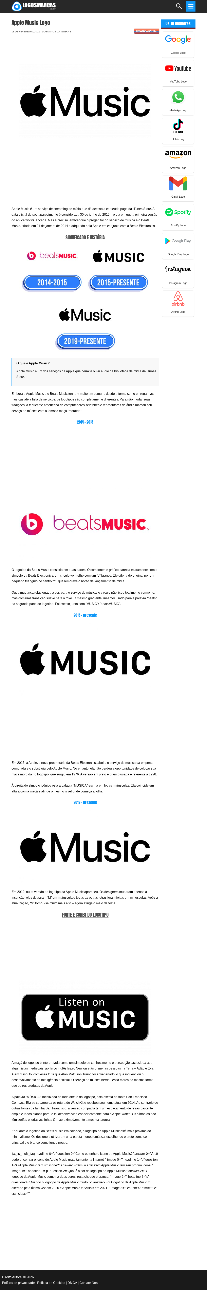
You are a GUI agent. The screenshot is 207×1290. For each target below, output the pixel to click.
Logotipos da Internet (57, 31)
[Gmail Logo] (178, 183)
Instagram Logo (178, 283)
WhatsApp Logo (178, 110)
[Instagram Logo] (178, 269)
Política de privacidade (18, 1283)
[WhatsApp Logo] (178, 96)
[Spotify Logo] (178, 212)
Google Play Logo (178, 254)
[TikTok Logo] (178, 125)
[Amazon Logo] (178, 154)
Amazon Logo (178, 167)
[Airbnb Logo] (178, 298)
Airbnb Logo (178, 311)
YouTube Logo (178, 81)
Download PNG (146, 30)
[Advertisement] (85, 51)
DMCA (72, 1283)
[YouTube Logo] (178, 68)
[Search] (179, 8)
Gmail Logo (178, 196)
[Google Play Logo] (178, 240)
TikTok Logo (178, 139)
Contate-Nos (88, 1283)
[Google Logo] (178, 39)
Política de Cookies (51, 1283)
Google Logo (178, 52)
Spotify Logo (178, 225)
